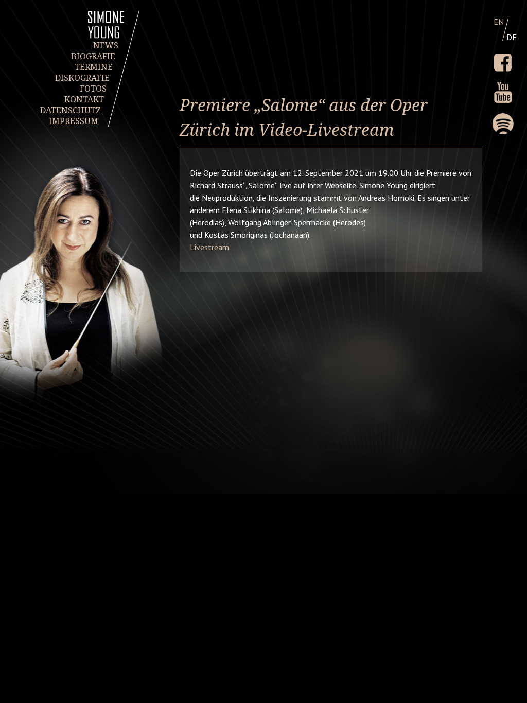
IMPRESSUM (73, 121)
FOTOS (93, 89)
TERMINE (94, 67)
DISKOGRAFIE (83, 78)
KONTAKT (84, 99)
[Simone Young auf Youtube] (503, 92)
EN (499, 21)
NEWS (105, 45)
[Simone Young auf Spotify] (503, 123)
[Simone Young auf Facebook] (503, 63)
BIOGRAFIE (94, 56)
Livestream (209, 247)
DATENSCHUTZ (71, 110)
